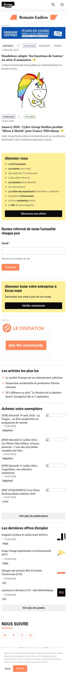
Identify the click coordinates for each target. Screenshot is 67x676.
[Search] (53, 4)
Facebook (13, 635)
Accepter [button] (20, 669)
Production (44, 45)
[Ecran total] (8, 5)
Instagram (30, 635)
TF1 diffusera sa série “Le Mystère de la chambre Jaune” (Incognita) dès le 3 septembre (33, 394)
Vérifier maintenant (33, 305)
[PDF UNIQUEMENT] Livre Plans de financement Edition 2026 (21, 491)
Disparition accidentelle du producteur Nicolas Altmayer (33, 385)
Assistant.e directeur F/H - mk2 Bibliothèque (27, 590)
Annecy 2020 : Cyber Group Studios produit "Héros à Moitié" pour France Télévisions (32, 129)
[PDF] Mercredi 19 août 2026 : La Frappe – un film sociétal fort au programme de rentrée (21, 419)
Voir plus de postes (33, 607)
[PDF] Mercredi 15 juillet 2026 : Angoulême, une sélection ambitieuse (20, 469)
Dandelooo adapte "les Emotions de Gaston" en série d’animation (32, 58)
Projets (57, 45)
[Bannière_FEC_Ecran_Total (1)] (33, 33)
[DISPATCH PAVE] (33, 341)
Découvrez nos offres (33, 213)
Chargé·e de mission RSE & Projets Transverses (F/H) (22, 572)
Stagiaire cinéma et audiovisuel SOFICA (25, 534)
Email (6, 243)
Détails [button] (8, 669)
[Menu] (62, 4)
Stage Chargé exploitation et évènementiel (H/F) (26, 552)
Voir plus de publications (33, 516)
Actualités (30, 116)
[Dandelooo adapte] (33, 66)
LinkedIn (5, 635)
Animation (8, 45)
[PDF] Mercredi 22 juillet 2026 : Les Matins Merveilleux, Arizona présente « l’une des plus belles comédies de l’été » (20, 445)
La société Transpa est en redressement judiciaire (34, 377)
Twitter (22, 635)
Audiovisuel (29, 45)
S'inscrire (10, 267)
